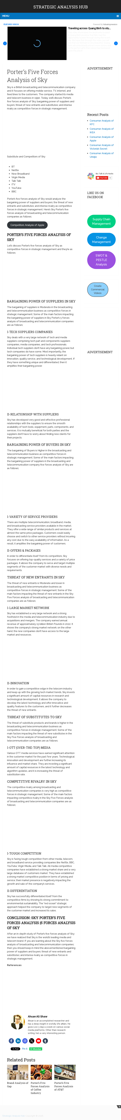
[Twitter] (31, 1041)
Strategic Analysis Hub (60, 7)
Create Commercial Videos (97, 289)
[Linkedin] (18, 1041)
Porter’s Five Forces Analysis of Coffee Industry (40, 1087)
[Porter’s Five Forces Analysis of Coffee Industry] (41, 1072)
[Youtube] (38, 1041)
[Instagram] (25, 1041)
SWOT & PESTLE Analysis (101, 260)
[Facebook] (11, 1041)
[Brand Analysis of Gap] (17, 1072)
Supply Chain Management (101, 221)
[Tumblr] (45, 1041)
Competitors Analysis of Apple (27, 225)
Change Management (101, 240)
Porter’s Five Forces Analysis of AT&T (63, 1086)
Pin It (24, 1048)
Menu (5, 16)
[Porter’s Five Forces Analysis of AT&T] (65, 1072)
